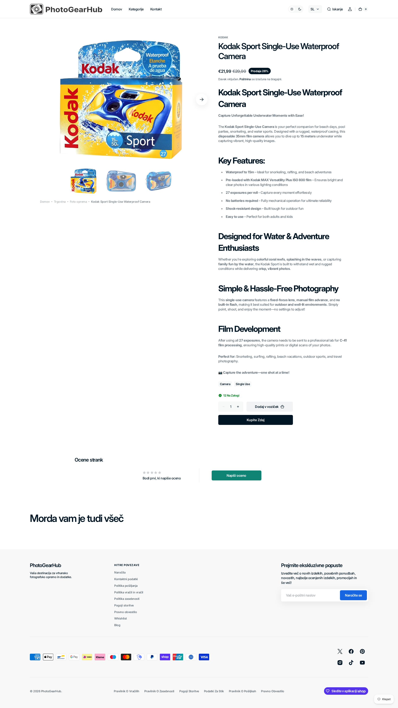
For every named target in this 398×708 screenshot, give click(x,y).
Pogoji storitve (124, 605)
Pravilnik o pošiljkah (242, 691)
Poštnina (245, 79)
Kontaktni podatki (126, 579)
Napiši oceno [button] (236, 475)
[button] (335, 9)
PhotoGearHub (51, 691)
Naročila (119, 572)
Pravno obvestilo (125, 612)
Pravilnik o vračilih (126, 691)
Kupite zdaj (256, 420)
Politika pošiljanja (126, 585)
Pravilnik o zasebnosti (159, 691)
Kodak (223, 37)
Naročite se (353, 595)
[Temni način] (295, 9)
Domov (45, 201)
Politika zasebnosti (127, 598)
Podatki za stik (214, 691)
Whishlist (120, 618)
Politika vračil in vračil (128, 592)
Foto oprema (78, 201)
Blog (117, 625)
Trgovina (60, 201)
